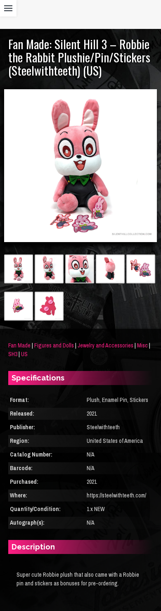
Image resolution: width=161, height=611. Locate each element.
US (24, 354)
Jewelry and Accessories (105, 345)
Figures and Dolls (54, 345)
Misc (142, 345)
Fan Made (19, 345)
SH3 (12, 354)
